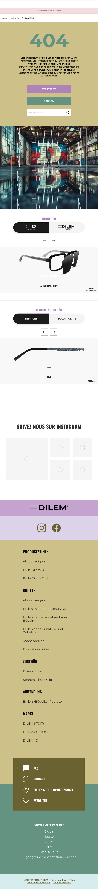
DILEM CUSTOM (35, 732)
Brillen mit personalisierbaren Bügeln (45, 619)
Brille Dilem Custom (38, 578)
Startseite (49, 89)
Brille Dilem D (33, 570)
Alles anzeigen (34, 561)
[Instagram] (41, 528)
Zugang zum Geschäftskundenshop (49, 857)
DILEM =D (30, 740)
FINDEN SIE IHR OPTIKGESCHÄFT (53, 789)
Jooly (49, 841)
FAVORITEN (40, 800)
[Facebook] (56, 528)
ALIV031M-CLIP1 (49, 286)
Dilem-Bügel (32, 671)
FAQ (36, 768)
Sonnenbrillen (33, 641)
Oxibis (49, 831)
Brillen (49, 101)
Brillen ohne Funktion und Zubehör (43, 630)
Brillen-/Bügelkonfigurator (43, 701)
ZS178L (49, 377)
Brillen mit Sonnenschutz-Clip (46, 608)
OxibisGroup (49, 852)
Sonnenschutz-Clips (38, 679)
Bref (49, 847)
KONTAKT (39, 779)
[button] (44, 240)
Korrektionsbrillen (36, 649)
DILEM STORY (33, 723)
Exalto (49, 836)
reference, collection (36, 113)
